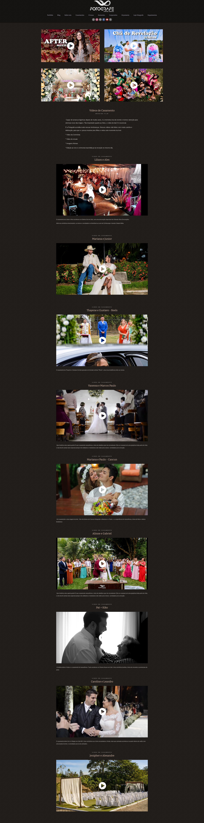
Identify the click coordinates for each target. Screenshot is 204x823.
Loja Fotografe (138, 15)
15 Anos (91, 15)
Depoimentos (152, 15)
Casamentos (80, 15)
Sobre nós (67, 15)
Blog (58, 15)
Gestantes (101, 15)
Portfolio (50, 15)
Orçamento (125, 15)
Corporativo (113, 15)
